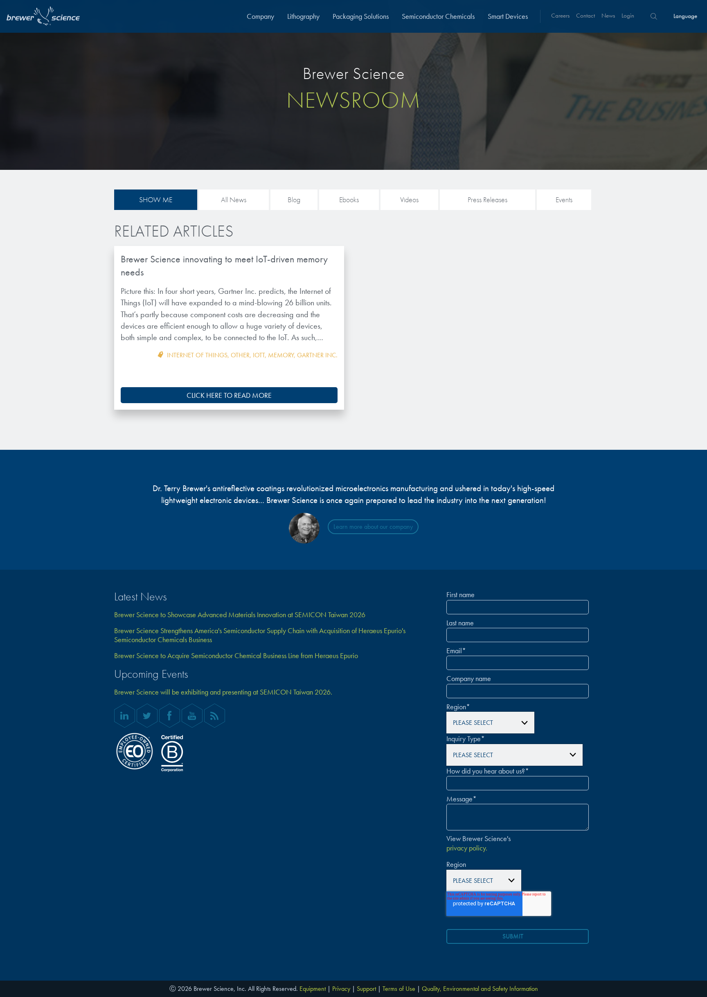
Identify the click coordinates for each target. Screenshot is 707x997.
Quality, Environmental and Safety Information (480, 988)
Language (685, 16)
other (240, 355)
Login (627, 15)
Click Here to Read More (229, 395)
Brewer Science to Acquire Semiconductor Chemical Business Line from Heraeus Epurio (236, 655)
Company (260, 16)
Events (564, 199)
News (608, 15)
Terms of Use (399, 988)
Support (366, 988)
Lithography (303, 16)
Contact (585, 15)
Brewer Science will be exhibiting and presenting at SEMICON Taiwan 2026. (223, 692)
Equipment (312, 988)
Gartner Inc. (317, 355)
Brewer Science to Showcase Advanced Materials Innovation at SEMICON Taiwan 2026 (239, 614)
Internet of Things (197, 355)
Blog (294, 199)
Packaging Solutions (361, 16)
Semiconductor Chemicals (438, 16)
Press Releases (487, 199)
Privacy (341, 988)
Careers (560, 15)
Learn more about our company (373, 526)
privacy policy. (466, 848)
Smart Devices (508, 16)
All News (233, 199)
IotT (259, 355)
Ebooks (349, 199)
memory (281, 355)
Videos (409, 199)
